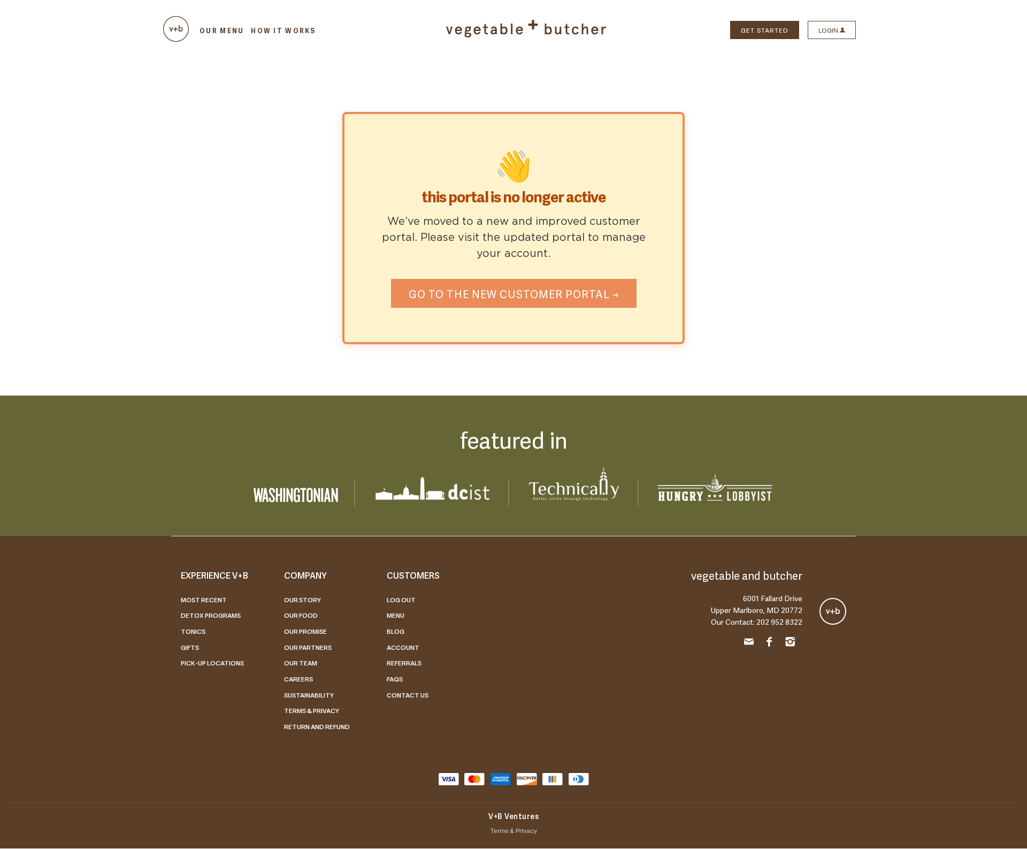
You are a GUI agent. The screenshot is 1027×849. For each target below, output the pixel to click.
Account (403, 647)
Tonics (193, 631)
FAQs (395, 679)
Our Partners (308, 647)
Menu (395, 615)
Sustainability (309, 695)
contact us (407, 695)
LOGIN (829, 30)
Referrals (404, 663)
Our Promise (305, 631)
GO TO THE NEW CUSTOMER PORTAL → (514, 293)
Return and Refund (317, 726)
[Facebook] (770, 643)
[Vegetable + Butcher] (526, 34)
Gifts (190, 647)
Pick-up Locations (212, 663)
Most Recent (204, 599)
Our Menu (222, 30)
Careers (298, 679)
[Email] (749, 643)
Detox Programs (211, 615)
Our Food (301, 615)
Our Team (300, 663)
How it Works (283, 30)
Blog (395, 631)
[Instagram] (790, 643)
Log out (401, 599)
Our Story (302, 599)
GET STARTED (764, 30)
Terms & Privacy (311, 710)
